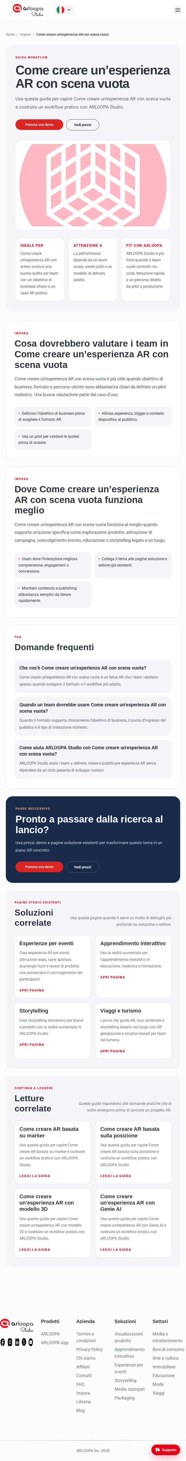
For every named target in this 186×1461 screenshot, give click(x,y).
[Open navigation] (177, 10)
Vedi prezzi (82, 125)
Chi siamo (85, 1358)
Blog (80, 1410)
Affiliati (83, 1366)
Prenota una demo (39, 125)
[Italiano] (64, 10)
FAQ (80, 1384)
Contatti (84, 1375)
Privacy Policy (89, 1349)
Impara (25, 34)
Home (10, 34)
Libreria (83, 1401)
